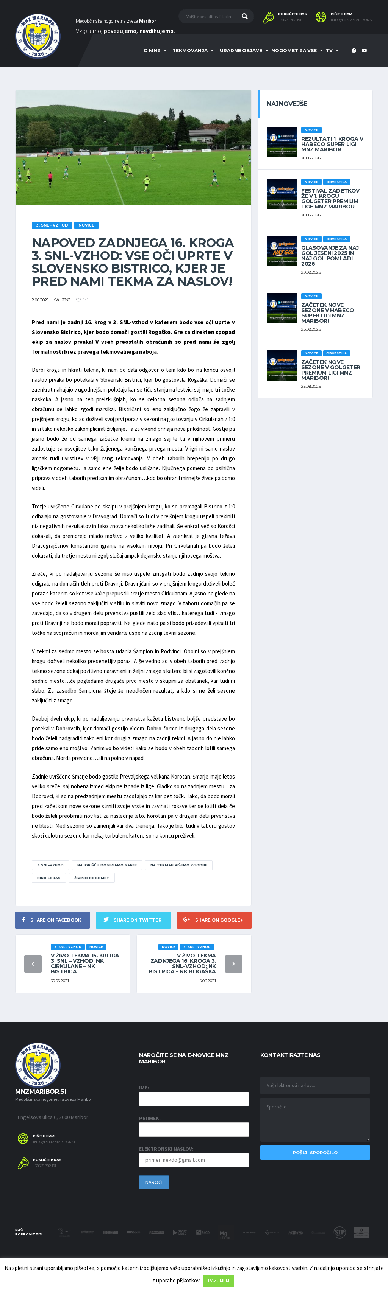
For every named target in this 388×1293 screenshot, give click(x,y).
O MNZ (152, 50)
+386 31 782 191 (289, 20)
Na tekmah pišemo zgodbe (178, 865)
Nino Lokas (49, 878)
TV (329, 50)
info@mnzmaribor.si (352, 20)
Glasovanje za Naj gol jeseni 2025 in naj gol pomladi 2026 (330, 255)
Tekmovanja (190, 50)
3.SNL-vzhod (50, 865)
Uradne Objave (241, 50)
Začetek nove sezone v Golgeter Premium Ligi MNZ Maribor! (330, 370)
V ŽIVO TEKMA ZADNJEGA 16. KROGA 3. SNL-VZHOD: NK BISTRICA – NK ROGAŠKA (182, 963)
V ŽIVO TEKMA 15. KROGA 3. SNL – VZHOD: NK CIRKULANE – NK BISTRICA (85, 963)
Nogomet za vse (294, 50)
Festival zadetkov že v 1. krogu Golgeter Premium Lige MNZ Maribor (330, 198)
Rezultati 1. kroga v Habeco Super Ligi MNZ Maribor (332, 144)
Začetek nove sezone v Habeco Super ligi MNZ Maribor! (327, 312)
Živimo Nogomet (92, 878)
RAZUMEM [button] (218, 1280)
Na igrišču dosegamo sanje (107, 865)
